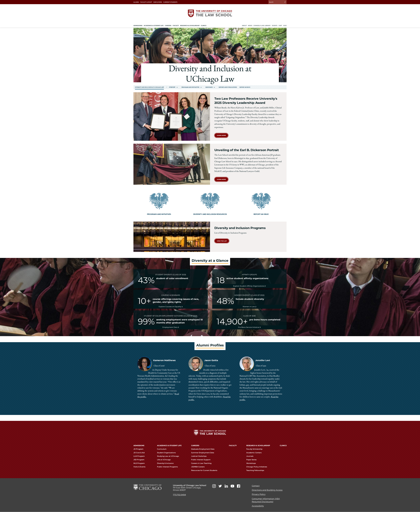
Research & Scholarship (258, 446)
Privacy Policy (258, 494)
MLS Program (139, 463)
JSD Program (139, 460)
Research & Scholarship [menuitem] (190, 25)
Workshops (251, 463)
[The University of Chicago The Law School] (210, 13)
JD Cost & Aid (139, 453)
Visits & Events (139, 467)
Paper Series (251, 460)
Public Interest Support (201, 460)
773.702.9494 (179, 495)
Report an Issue (245, 87)
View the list (222, 241)
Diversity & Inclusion (165, 463)
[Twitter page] (220, 486)
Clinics (283, 446)
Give (285, 25)
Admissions (138, 446)
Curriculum (162, 449)
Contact (256, 486)
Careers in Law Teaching (201, 463)
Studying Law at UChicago (168, 456)
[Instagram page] (214, 486)
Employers (157, 2)
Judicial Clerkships (199, 456)
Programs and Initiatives (190, 87)
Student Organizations (166, 453)
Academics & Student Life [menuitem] (154, 25)
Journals (250, 456)
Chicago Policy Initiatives (257, 467)
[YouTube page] (232, 486)
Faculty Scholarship (254, 449)
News (250, 25)
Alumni (136, 2)
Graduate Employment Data (203, 449)
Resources (209, 87)
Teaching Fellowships (255, 470)
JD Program (138, 449)
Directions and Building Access (267, 490)
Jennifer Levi (262, 360)
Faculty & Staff (146, 2)
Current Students (170, 2)
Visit (280, 25)
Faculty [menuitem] (176, 25)
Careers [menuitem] (168, 25)
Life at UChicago (164, 460)
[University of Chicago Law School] (147, 487)
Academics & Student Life (169, 446)
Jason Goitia (211, 360)
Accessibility (258, 506)
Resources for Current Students (204, 470)
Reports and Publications (228, 87)
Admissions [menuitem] (137, 25)
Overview (172, 87)
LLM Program (139, 456)
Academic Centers (254, 453)
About (244, 25)
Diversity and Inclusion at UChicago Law (149, 87)
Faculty (233, 446)
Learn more (221, 135)
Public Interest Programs (167, 467)
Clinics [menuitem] (203, 25)
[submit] (285, 2)
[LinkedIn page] (226, 486)
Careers (195, 446)
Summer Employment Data (202, 453)
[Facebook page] (238, 486)
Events (274, 25)
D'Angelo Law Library (262, 25)
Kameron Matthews (164, 360)
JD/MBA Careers (198, 467)
